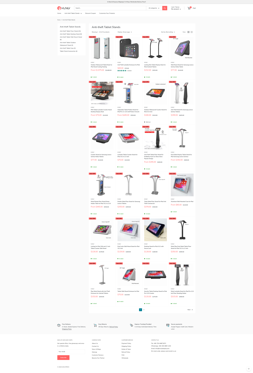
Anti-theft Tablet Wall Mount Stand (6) (71, 38)
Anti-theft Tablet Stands (72, 13)
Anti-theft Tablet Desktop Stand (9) (71, 34)
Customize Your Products (107, 13)
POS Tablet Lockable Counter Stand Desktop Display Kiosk (101, 111)
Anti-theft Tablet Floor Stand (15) (70, 31)
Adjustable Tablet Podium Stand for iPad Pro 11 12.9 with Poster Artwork (128, 111)
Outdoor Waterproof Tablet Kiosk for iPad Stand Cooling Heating (101, 66)
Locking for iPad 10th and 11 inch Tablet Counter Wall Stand (100, 247)
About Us (95, 343)
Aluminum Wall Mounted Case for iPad (182, 201)
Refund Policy (113, 327)
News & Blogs (96, 349)
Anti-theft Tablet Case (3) (68, 48)
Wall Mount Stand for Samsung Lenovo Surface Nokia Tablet (182, 66)
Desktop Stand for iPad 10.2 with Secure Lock (154, 247)
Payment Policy (126, 343)
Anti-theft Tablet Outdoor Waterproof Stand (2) (68, 44)
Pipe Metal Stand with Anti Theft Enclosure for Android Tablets (100, 292)
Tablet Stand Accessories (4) (68, 51)
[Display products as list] (192, 32)
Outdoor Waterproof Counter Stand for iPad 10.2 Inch (155, 111)
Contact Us (95, 346)
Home (59, 13)
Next (189, 310)
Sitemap (94, 352)
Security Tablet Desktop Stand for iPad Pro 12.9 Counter (155, 292)
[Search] (164, 8)
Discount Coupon (90, 13)
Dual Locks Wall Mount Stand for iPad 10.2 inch (128, 247)
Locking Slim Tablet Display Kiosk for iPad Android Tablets (155, 66)
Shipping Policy (67, 329)
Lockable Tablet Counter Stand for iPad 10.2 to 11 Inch (127, 156)
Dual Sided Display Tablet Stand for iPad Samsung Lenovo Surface (181, 156)
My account (175, 9)
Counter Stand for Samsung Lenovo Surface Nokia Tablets (101, 156)
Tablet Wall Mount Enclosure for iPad (128, 291)
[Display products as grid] (188, 32)
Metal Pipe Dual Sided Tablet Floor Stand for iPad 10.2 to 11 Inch (181, 247)
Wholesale (125, 358)
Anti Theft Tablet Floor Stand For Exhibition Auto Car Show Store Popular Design (153, 157)
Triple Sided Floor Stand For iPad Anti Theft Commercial (155, 202)
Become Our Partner (98, 358)
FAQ (123, 355)
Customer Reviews (97, 355)
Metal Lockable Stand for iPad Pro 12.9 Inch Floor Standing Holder (182, 292)
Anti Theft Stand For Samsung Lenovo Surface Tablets (182, 111)
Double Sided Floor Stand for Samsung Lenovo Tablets (129, 202)
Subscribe (63, 357)
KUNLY (92, 62)
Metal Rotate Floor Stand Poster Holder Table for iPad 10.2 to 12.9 (101, 202)
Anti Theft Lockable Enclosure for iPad (129, 65)
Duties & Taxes (126, 349)
